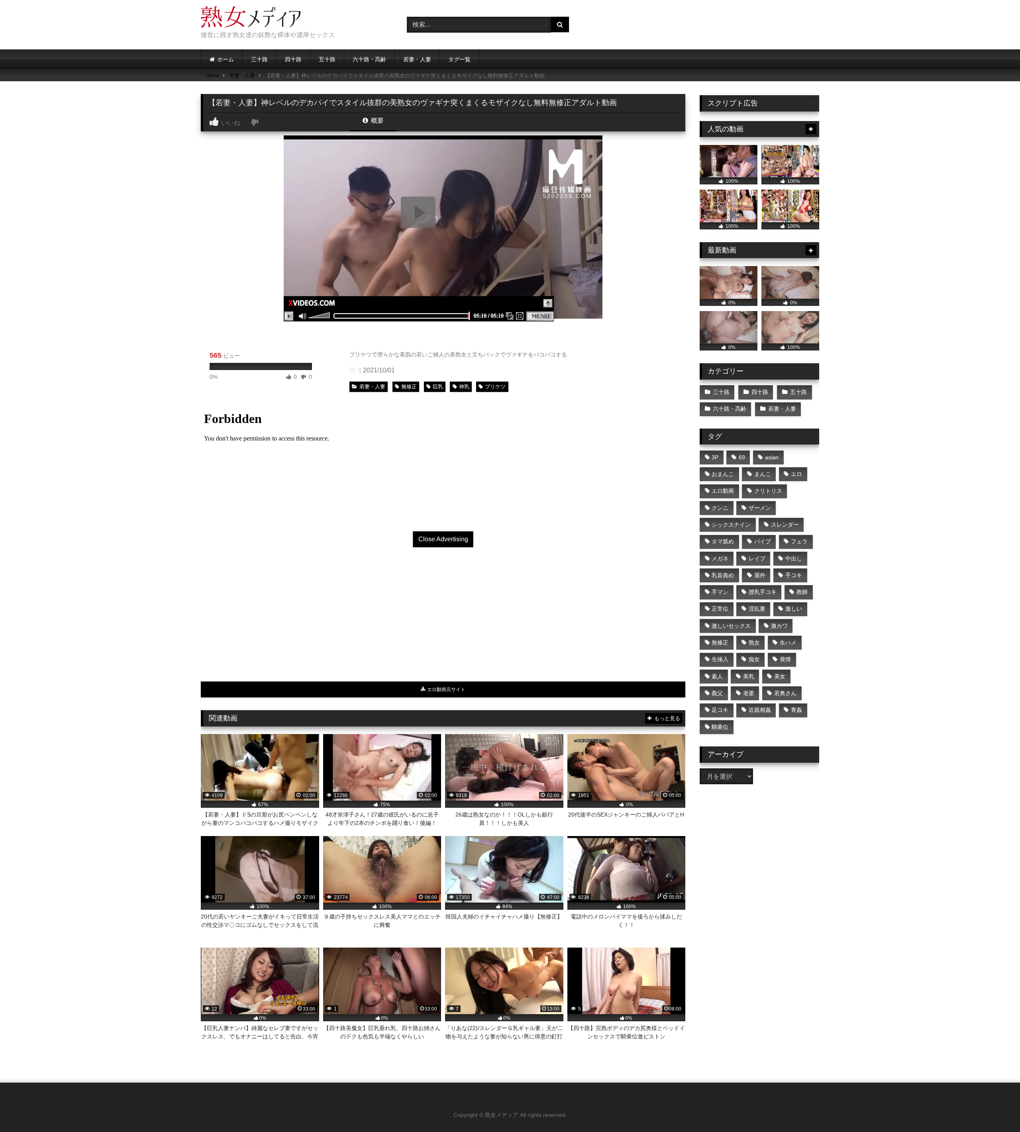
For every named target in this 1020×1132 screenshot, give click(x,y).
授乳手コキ (763, 592)
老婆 (748, 693)
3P (715, 457)
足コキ (720, 710)
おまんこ (723, 474)
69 (742, 457)
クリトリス (768, 491)
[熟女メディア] (250, 18)
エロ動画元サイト (445, 689)
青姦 (796, 710)
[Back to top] (995, 1108)
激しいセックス (731, 626)
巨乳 (438, 387)
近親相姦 (760, 710)
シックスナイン (731, 524)
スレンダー (785, 524)
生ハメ (788, 642)
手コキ (793, 575)
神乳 (464, 387)
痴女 (754, 659)
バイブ (762, 541)
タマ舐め (723, 541)
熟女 (754, 642)
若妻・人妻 (417, 59)
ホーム (225, 59)
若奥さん (785, 693)
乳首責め (723, 575)
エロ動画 (723, 491)
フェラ (799, 541)
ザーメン (760, 508)
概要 (376, 120)
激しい (793, 608)
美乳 (748, 676)
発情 (785, 659)
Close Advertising (443, 539)
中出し (793, 558)
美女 (779, 676)
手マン (720, 592)
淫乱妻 (757, 608)
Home (212, 75)
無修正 (409, 387)
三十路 (259, 59)
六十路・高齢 (369, 59)
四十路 (293, 59)
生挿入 (720, 659)
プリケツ (495, 387)
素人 (717, 676)
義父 (717, 693)
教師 (802, 592)
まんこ (762, 474)
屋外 (759, 575)
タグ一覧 (459, 59)
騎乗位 (720, 727)
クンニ (720, 508)
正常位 (720, 608)
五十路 (327, 59)
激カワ (779, 626)
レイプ (757, 558)
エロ (796, 474)
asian (772, 457)
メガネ (720, 558)
